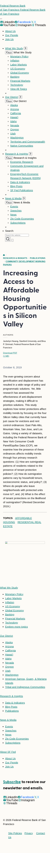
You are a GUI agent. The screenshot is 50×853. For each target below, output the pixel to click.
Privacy (28, 833)
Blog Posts (16, 186)
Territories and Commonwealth (27, 141)
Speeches (16, 210)
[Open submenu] (25, 48)
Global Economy (19, 72)
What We (9, 587)
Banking (14, 76)
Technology (16, 85)
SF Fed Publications (21, 190)
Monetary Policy (19, 56)
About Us (10, 31)
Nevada (14, 125)
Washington (17, 137)
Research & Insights (16, 153)
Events (14, 206)
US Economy (17, 68)
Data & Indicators (20, 182)
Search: (9, 230)
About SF (8, 751)
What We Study (14, 48)
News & (8, 720)
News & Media (13, 198)
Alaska (14, 105)
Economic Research (21, 162)
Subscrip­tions (18, 222)
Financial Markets (20, 80)
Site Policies (15, 833)
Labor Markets (18, 64)
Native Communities (21, 145)
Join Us (9, 39)
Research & (11, 696)
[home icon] (4, 255)
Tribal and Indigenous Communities (25, 687)
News (13, 214)
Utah (13, 133)
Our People (11, 35)
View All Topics (18, 89)
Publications (37, 258)
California (15, 113)
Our (6, 635)
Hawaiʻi (14, 117)
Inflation (14, 60)
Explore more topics (16, 626)
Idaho (13, 121)
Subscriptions (12, 742)
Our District (11, 97)
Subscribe (12, 781)
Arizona (14, 109)
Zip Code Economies (22, 218)
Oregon (14, 129)
